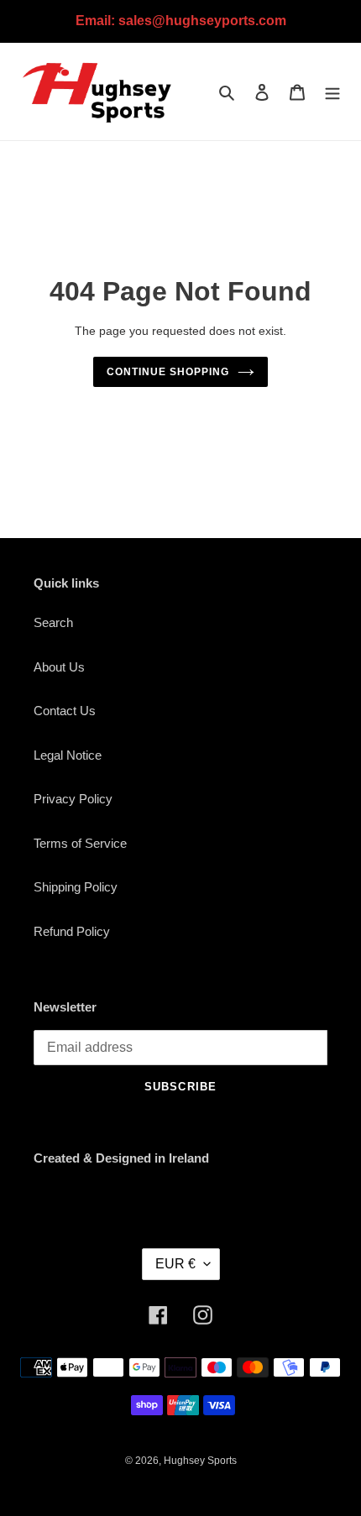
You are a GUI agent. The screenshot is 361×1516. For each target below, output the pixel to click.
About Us (59, 667)
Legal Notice (68, 755)
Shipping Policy (76, 887)
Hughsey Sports (200, 1460)
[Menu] (332, 92)
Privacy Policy (73, 799)
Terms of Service (80, 843)
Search (53, 622)
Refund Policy (72, 931)
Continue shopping (168, 372)
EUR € (175, 1264)
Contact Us (65, 710)
